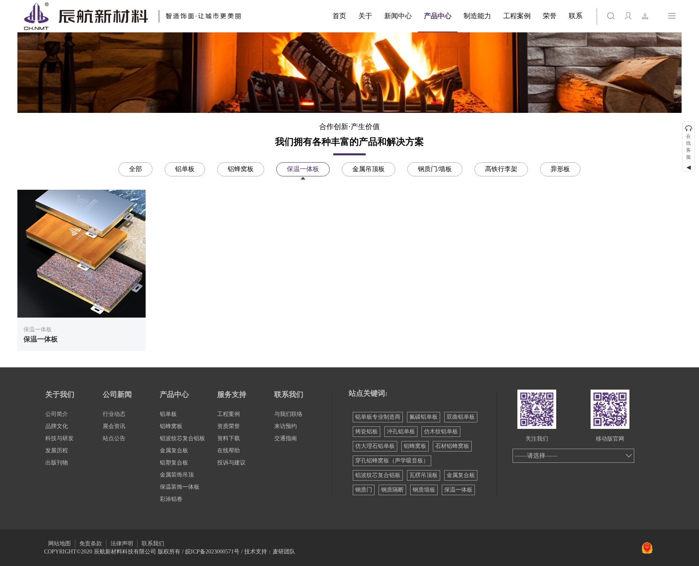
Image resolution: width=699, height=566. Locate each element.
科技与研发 (59, 438)
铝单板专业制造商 (377, 417)
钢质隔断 (392, 490)
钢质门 (363, 490)
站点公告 (114, 438)
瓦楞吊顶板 (423, 475)
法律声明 (121, 544)
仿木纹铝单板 (441, 431)
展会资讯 (114, 426)
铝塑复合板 (174, 463)
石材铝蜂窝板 (452, 446)
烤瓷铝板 (366, 431)
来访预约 (285, 426)
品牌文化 (56, 426)
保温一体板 (458, 490)
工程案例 (228, 414)
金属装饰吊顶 (177, 475)
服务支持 (231, 394)
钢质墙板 (424, 490)
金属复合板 (174, 450)
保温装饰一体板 (179, 487)
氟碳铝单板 (423, 417)
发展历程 (56, 450)
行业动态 (114, 414)
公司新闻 (117, 394)
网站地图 (59, 544)
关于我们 (59, 394)
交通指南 (285, 438)
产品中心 (174, 394)
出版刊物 (56, 463)
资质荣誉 (228, 426)
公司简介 (56, 414)
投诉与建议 (231, 463)
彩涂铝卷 (171, 499)
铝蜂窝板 (171, 426)
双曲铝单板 (461, 417)
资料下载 (228, 438)
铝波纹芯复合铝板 (182, 438)
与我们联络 (288, 414)
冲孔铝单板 (401, 431)
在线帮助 (228, 450)
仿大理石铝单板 (375, 446)
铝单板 (168, 414)
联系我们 (288, 394)
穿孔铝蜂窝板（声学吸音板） (392, 461)
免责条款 (90, 544)
